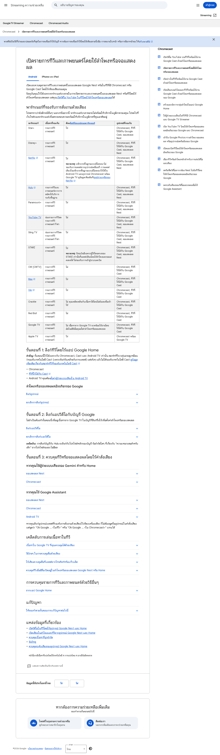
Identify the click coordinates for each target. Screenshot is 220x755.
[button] (6, 5)
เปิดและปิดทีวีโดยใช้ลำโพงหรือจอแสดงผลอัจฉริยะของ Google (182, 150)
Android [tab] (32, 76)
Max (30, 279)
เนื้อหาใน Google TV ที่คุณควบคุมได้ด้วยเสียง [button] (50, 545)
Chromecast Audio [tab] (58, 23)
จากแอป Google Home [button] (39, 590)
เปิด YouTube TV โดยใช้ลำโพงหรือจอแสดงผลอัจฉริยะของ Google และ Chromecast (183, 128)
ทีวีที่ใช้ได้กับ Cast (38, 373)
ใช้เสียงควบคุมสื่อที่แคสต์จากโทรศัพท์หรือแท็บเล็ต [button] (52, 562)
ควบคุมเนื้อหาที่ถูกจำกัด (41, 637)
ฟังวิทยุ (32, 642)
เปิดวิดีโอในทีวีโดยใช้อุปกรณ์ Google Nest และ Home (58, 628)
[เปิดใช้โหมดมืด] (90, 748)
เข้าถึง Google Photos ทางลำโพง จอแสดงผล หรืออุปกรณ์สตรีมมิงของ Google (183, 139)
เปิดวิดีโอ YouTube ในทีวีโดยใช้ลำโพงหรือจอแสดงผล (84, 97)
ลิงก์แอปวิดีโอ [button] (33, 428)
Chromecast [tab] (36, 23)
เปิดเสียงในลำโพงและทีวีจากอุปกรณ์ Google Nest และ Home (62, 633)
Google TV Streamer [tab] (13, 23)
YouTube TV (34, 217)
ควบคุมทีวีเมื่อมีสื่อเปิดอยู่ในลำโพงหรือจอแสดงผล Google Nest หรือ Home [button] (65, 570)
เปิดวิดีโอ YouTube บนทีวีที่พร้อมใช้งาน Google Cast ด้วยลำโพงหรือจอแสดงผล (182, 59)
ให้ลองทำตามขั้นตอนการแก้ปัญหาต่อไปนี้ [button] (47, 610)
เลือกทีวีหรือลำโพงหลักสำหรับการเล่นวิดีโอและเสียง (183, 161)
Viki (30, 290)
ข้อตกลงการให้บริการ (53, 748)
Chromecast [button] (33, 482)
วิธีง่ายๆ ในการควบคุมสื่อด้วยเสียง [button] (43, 553)
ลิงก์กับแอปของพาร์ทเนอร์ (82, 123)
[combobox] (113, 5)
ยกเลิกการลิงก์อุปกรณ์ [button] (37, 402)
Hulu (30, 187)
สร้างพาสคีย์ (144, 41)
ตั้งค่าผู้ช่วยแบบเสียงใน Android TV (69, 378)
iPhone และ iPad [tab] (50, 76)
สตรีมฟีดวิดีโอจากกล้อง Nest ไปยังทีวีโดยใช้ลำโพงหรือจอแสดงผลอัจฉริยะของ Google (182, 174)
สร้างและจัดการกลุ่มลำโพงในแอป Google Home (183, 106)
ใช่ (62, 683)
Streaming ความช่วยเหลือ (27, 5)
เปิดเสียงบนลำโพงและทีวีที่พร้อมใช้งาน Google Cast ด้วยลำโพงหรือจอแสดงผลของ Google (182, 93)
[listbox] (76, 749)
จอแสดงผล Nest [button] (35, 473)
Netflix (31, 157)
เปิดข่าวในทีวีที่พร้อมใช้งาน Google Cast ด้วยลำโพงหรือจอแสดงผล (182, 81)
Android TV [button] (32, 516)
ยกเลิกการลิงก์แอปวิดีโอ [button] (38, 436)
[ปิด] (214, 40)
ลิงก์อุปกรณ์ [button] (32, 394)
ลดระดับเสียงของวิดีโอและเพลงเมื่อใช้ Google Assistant (180, 187)
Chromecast (165, 49)
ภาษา (71, 744)
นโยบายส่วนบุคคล (35, 748)
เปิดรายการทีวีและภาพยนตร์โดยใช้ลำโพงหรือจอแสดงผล (182, 70)
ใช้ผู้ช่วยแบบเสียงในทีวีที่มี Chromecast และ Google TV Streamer (182, 117)
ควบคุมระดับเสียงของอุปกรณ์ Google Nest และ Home (58, 646)
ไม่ (77, 683)
